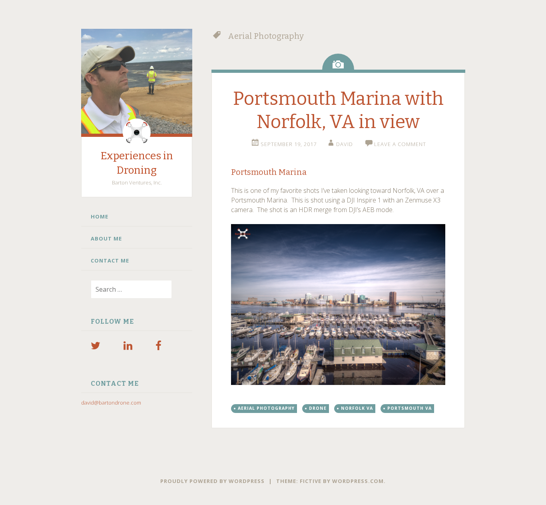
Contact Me (110, 260)
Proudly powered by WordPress (212, 481)
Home (99, 216)
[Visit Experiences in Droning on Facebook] (158, 347)
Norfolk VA (357, 408)
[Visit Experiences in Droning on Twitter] (95, 347)
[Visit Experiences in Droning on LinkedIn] (128, 347)
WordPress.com (358, 481)
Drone (318, 408)
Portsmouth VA (409, 408)
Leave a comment (400, 144)
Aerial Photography (266, 408)
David (344, 144)
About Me (106, 238)
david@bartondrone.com (111, 402)
